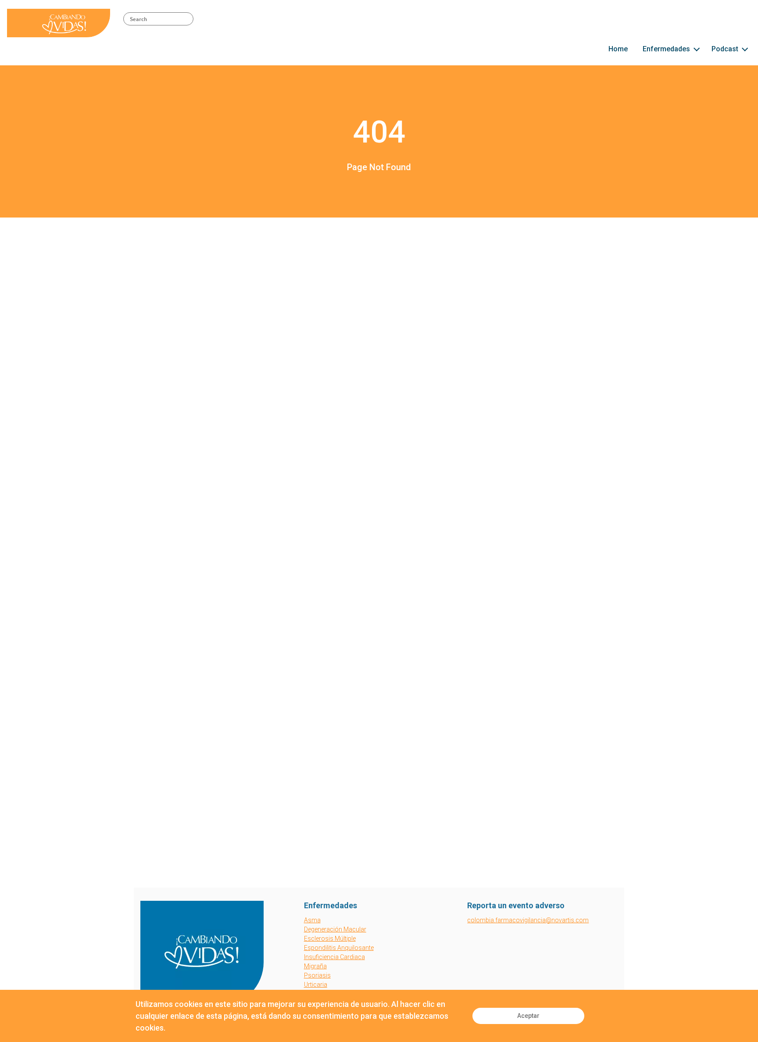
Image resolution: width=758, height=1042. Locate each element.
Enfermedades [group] (666, 49)
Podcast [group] (725, 49)
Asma (312, 920)
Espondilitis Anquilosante (339, 947)
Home (618, 49)
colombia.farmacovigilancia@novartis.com (528, 920)
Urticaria (315, 984)
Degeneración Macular (335, 929)
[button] (697, 48)
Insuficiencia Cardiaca (334, 956)
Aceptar (528, 1015)
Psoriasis (317, 975)
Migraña (315, 966)
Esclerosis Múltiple (330, 938)
